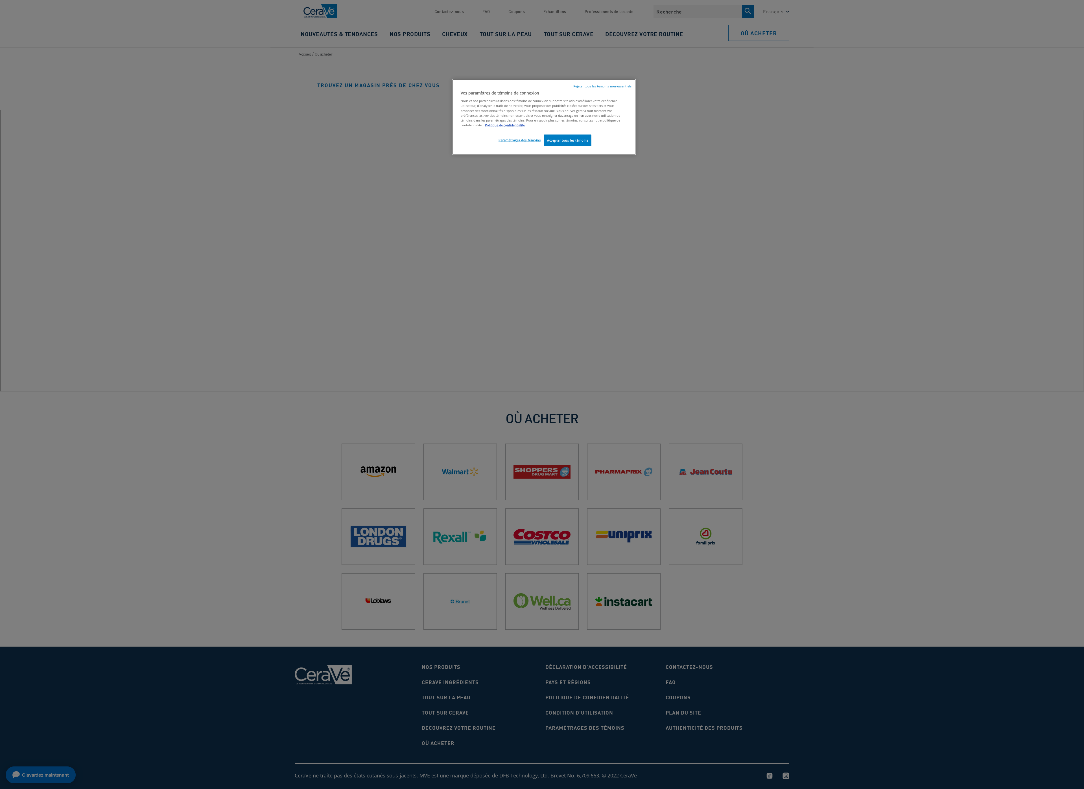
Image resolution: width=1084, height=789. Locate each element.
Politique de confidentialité (505, 125)
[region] (544, 117)
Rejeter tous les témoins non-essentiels (602, 86)
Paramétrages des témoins (520, 140)
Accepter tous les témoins (567, 140)
